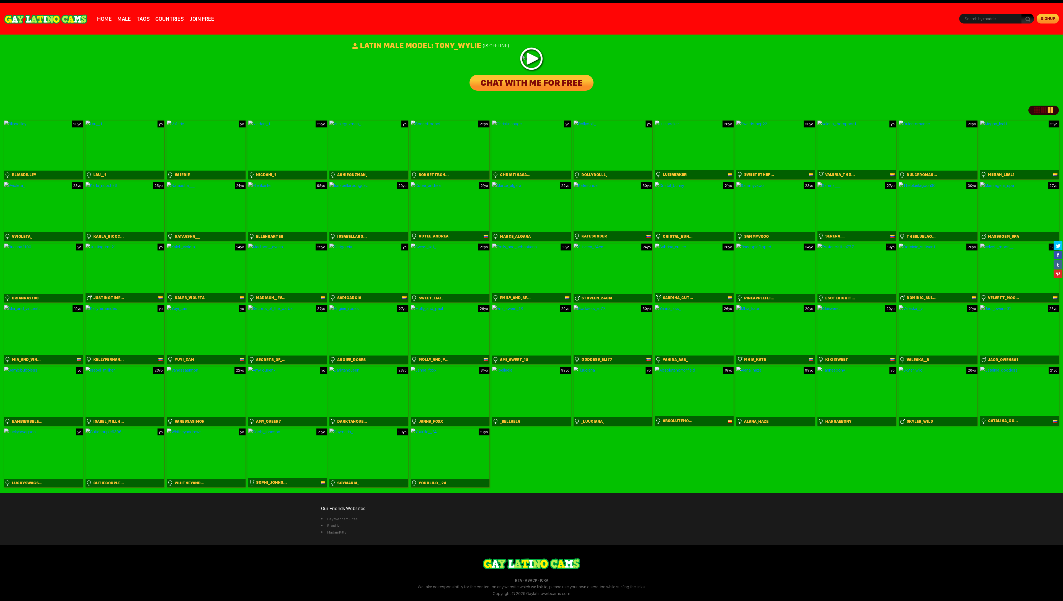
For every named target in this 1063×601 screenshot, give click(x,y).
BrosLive (334, 525)
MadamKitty (336, 532)
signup (1048, 18)
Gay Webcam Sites (342, 519)
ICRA (544, 580)
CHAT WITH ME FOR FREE (531, 82)
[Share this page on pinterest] (1058, 273)
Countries (169, 18)
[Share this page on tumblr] (1058, 264)
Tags (143, 18)
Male (124, 18)
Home (104, 18)
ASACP (531, 580)
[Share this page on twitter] (1058, 245)
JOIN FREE (201, 18)
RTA (518, 580)
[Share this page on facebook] (1058, 254)
